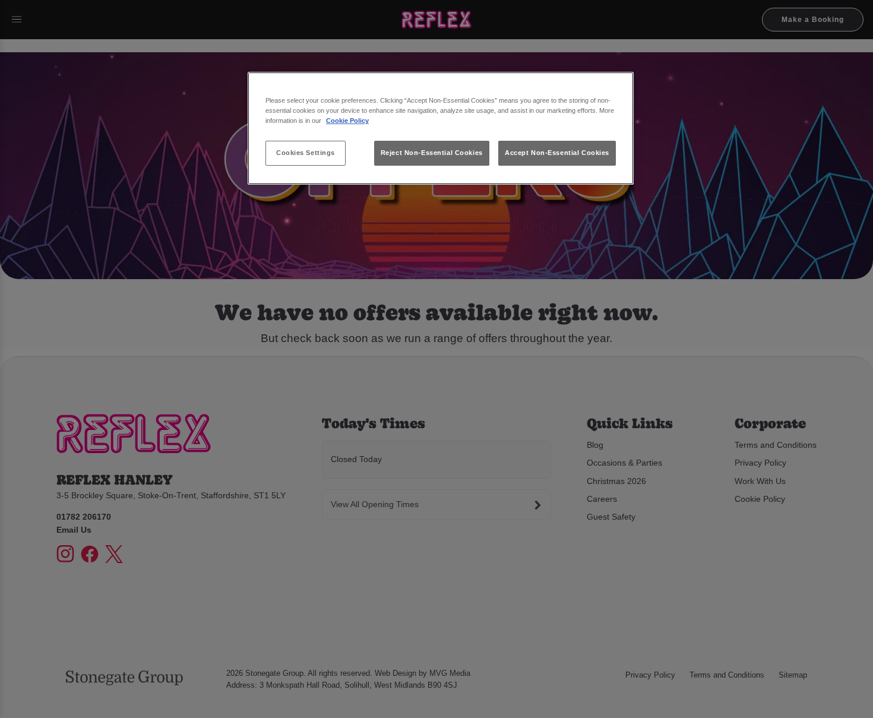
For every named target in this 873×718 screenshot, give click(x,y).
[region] (441, 128)
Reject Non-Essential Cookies (432, 152)
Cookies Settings (305, 152)
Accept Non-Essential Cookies (557, 152)
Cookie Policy (347, 120)
